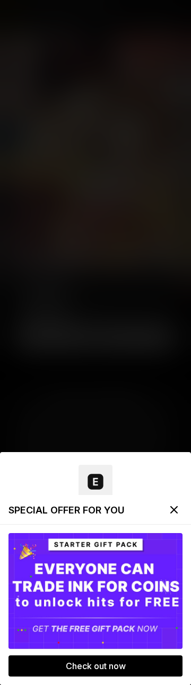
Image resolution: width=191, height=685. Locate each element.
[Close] (174, 509)
